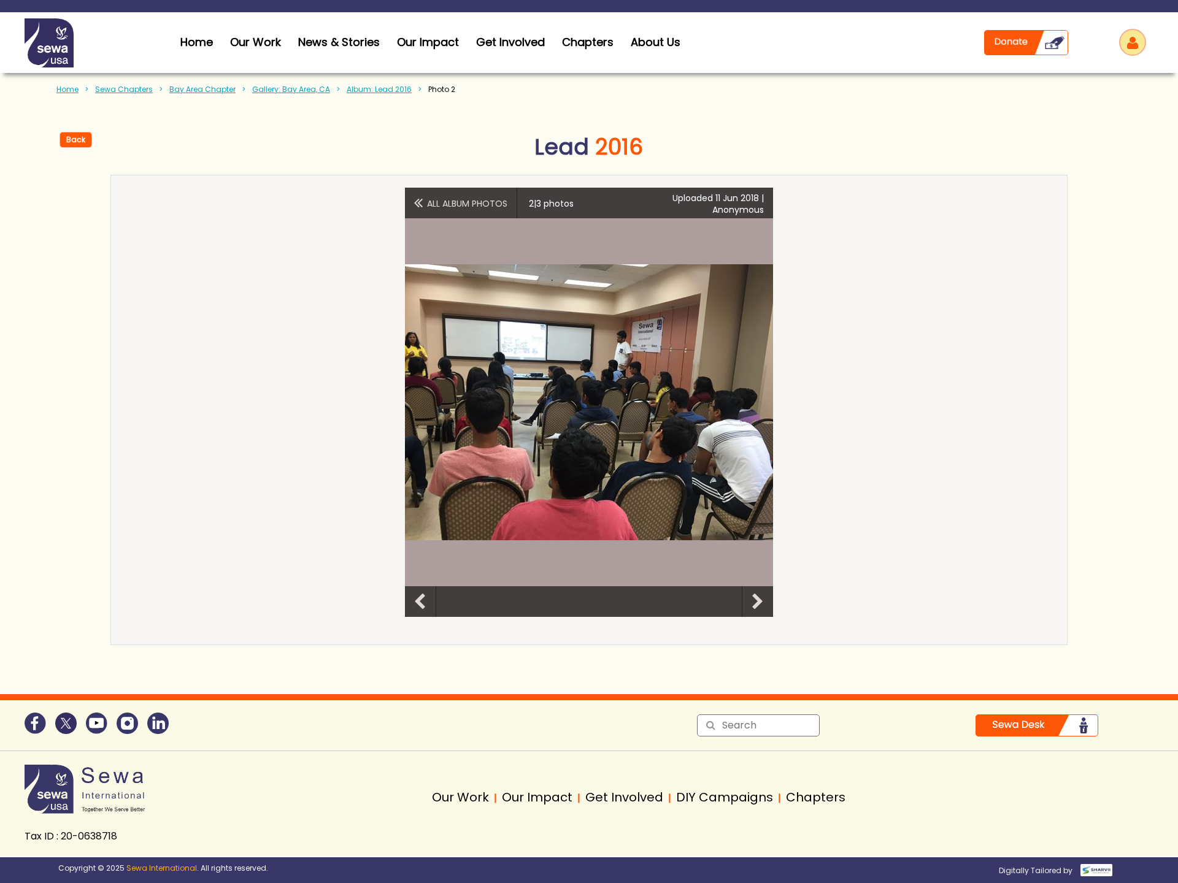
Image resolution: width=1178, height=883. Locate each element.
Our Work (255, 42)
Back (75, 139)
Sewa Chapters (124, 89)
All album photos (467, 203)
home (196, 42)
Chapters (588, 42)
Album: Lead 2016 (379, 89)
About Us (655, 42)
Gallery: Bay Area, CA (291, 89)
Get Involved (510, 42)
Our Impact (428, 42)
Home (67, 89)
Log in (1132, 42)
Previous (420, 601)
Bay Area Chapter (202, 89)
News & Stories (339, 42)
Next (757, 601)
